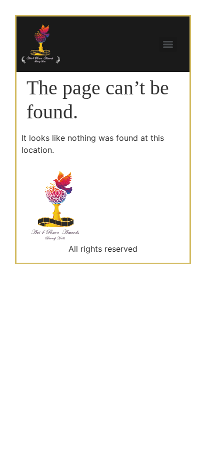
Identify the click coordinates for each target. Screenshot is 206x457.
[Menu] (168, 44)
